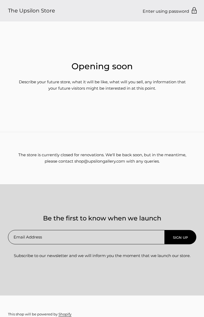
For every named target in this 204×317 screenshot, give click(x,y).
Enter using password (166, 11)
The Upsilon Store (31, 10)
